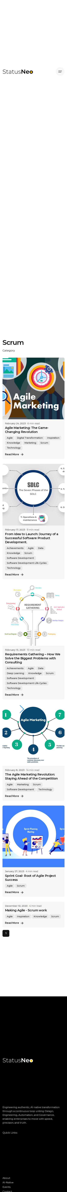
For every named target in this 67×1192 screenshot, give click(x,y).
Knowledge (13, 442)
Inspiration (53, 437)
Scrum (44, 442)
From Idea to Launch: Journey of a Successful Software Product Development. (31, 538)
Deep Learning (15, 673)
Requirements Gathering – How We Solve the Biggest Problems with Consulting (32, 658)
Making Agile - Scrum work (26, 910)
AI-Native (8, 1182)
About (6, 1178)
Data (40, 548)
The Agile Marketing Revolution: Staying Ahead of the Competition (31, 776)
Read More (12, 454)
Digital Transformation (30, 437)
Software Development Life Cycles (27, 563)
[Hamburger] (60, 71)
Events (6, 1186)
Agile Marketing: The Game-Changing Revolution (26, 430)
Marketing (30, 442)
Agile (10, 437)
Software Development (20, 558)
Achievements (15, 548)
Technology (14, 447)
